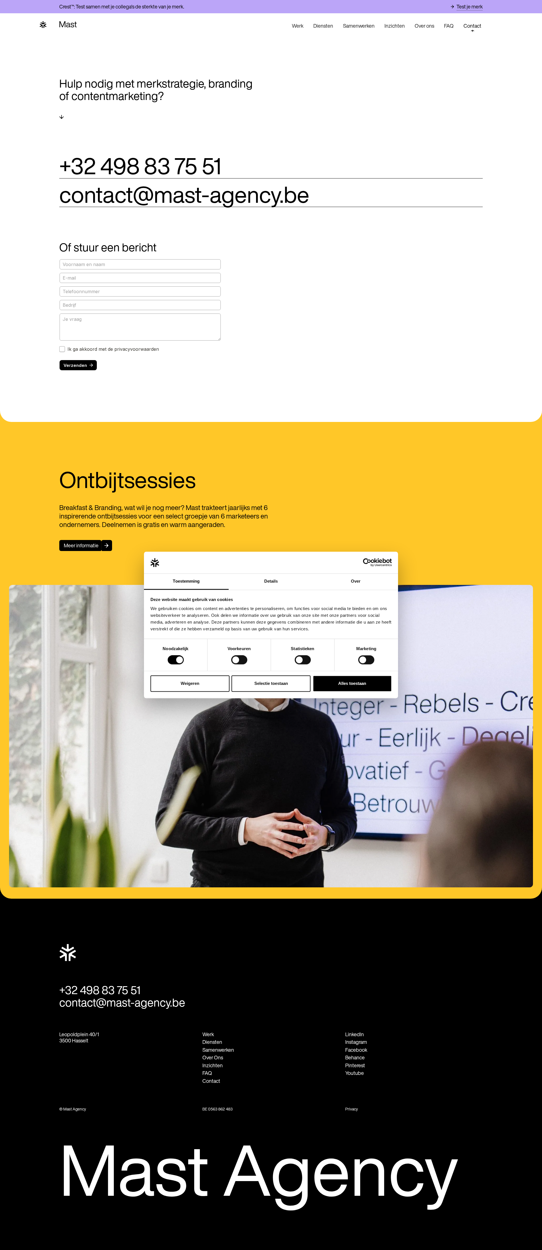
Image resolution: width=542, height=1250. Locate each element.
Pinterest (355, 1065)
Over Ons (212, 1057)
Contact (472, 25)
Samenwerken (359, 25)
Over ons (424, 25)
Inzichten (394, 25)
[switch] (239, 660)
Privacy (351, 1109)
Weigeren (190, 683)
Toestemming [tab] (186, 581)
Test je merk (469, 6)
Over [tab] (355, 581)
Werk (297, 25)
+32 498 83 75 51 (140, 165)
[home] (174, 24)
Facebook (356, 1050)
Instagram (356, 1042)
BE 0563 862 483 (217, 1109)
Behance (355, 1057)
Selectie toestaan (271, 683)
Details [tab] (271, 581)
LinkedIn (354, 1034)
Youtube (354, 1073)
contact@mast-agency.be (184, 194)
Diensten (323, 25)
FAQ (449, 25)
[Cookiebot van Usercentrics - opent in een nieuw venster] (367, 562)
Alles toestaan (352, 683)
